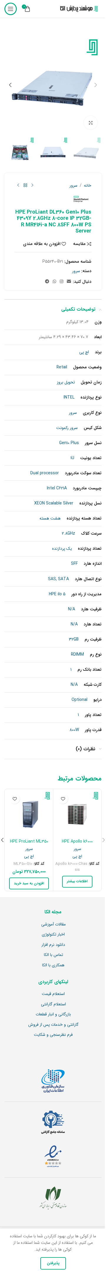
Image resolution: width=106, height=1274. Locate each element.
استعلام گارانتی (53, 1004)
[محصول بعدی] (18, 185)
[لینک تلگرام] (47, 282)
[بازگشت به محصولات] (25, 185)
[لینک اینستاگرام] (61, 282)
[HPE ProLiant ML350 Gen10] (29, 813)
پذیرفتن (53, 1263)
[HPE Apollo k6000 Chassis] (77, 813)
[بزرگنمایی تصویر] (90, 122)
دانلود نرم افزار (53, 945)
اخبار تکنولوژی (53, 935)
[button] (96, 85)
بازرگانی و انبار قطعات (53, 1014)
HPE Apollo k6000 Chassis (77, 844)
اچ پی (77, 856)
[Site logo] (78, 9)
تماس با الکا (53, 955)
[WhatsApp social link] (54, 282)
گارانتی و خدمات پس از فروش (53, 1025)
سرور (73, 185)
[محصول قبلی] (32, 185)
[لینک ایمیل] (69, 282)
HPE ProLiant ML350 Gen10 (29, 844)
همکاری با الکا (53, 965)
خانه (87, 185)
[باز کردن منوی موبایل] (10, 9)
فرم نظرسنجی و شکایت (53, 1035)
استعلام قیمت (53, 994)
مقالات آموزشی (53, 925)
